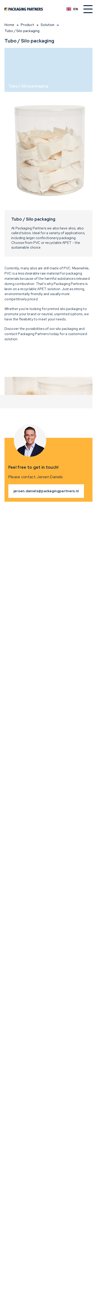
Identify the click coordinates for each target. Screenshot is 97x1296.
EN (75, 9)
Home (9, 25)
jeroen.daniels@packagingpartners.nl (46, 491)
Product (27, 25)
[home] (33, 9)
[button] (87, 9)
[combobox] (72, 9)
